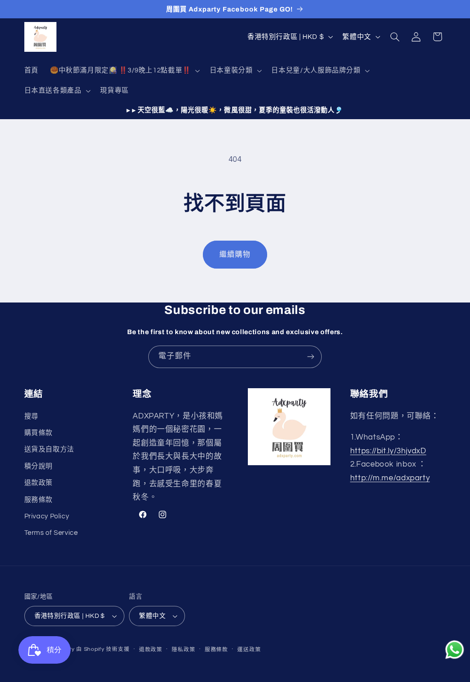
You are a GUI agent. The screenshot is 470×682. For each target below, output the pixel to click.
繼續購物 (235, 254)
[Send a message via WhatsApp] (454, 649)
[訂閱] (310, 357)
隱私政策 (183, 649)
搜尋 (31, 416)
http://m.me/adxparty (390, 478)
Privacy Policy (46, 516)
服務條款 (38, 499)
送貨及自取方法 (49, 449)
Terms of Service (51, 532)
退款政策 (38, 482)
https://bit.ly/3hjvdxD (388, 451)
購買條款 (38, 432)
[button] (124, 70)
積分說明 (38, 466)
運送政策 (249, 649)
